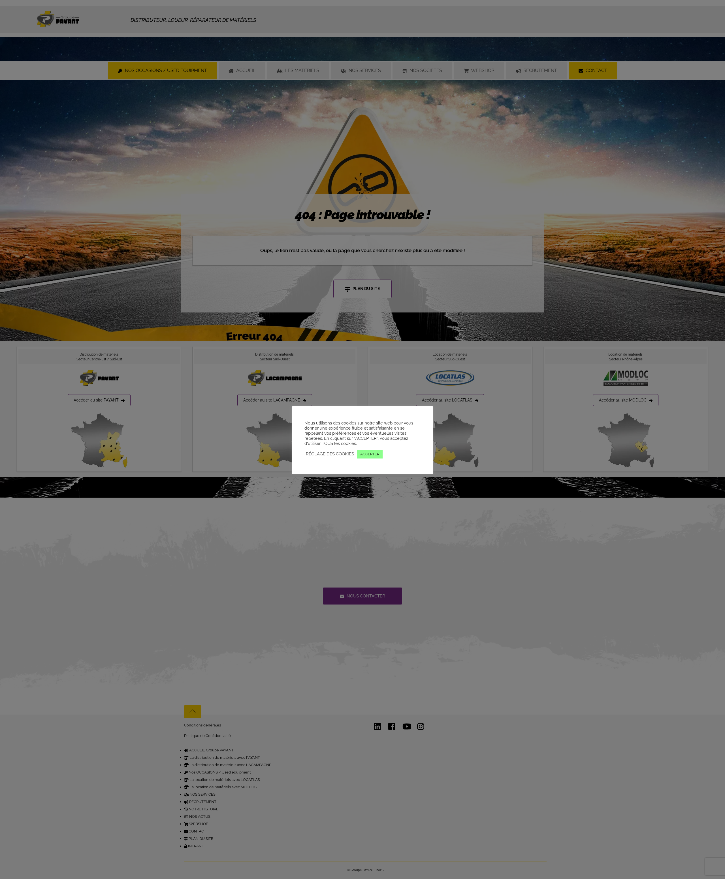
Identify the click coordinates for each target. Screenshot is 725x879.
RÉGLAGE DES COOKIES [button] (330, 453)
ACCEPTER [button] (369, 454)
